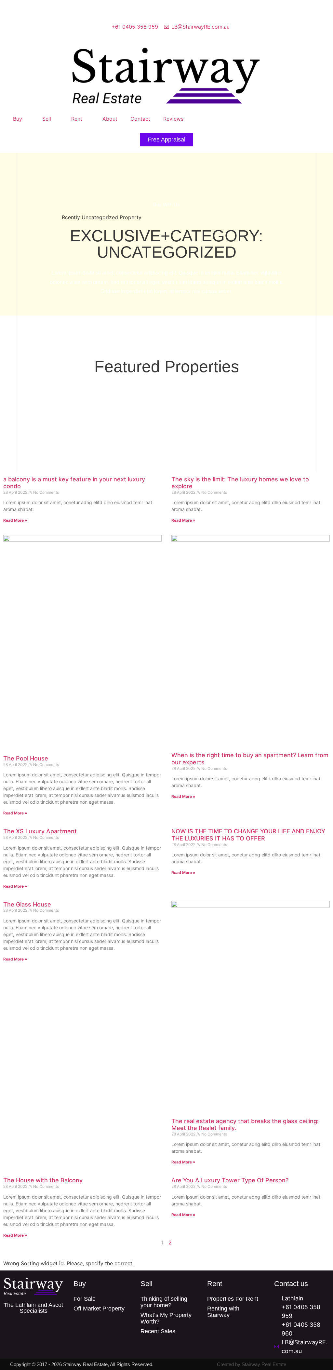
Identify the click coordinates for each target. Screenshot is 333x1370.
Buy (17, 118)
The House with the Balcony (43, 1180)
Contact (140, 118)
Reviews (173, 118)
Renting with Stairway (223, 1311)
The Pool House (25, 758)
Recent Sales (157, 1331)
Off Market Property (99, 1308)
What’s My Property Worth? (166, 1318)
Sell (46, 118)
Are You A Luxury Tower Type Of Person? (229, 1180)
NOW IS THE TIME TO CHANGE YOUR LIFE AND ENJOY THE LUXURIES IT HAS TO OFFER (248, 835)
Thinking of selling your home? (163, 1302)
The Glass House (27, 904)
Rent (76, 118)
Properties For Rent (232, 1299)
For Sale (84, 1299)
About (109, 118)
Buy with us (166, 204)
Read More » (15, 520)
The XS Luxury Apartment (40, 831)
